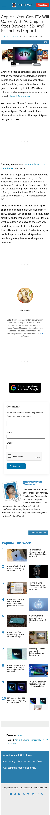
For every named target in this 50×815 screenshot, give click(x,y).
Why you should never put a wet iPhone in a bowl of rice (37, 619)
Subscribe (42, 5)
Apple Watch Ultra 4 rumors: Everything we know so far (16, 568)
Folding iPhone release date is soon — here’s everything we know (37, 586)
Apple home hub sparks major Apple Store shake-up (15, 634)
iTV (46, 740)
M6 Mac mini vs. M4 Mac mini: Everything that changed (16, 700)
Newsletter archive (38, 533)
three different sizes (20, 96)
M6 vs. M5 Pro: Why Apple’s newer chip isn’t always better (37, 684)
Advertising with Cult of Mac (17, 755)
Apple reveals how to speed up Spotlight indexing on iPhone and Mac (16, 668)
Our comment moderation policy (19, 768)
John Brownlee (11, 36)
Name (10, 432)
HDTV (41, 740)
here (41, 333)
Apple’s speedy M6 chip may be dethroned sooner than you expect (37, 652)
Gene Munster (30, 740)
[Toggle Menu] (4, 5)
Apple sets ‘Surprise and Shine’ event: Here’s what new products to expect (15, 602)
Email (10, 442)
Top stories (11, 744)
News (45, 42)
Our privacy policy (12, 761)
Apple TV (19, 740)
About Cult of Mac (33, 761)
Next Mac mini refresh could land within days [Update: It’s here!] (38, 553)
